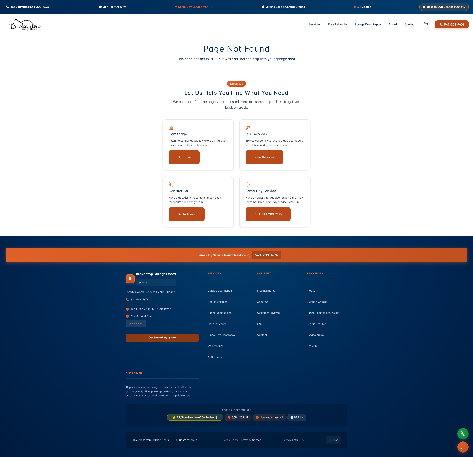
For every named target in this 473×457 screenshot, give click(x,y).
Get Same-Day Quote (162, 337)
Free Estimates (266, 290)
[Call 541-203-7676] (463, 433)
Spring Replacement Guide (323, 312)
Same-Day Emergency (221, 334)
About (393, 24)
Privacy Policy (229, 439)
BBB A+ (298, 417)
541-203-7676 (454, 24)
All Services (215, 357)
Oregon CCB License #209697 (446, 6)
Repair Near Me (316, 323)
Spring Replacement (220, 312)
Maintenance (216, 345)
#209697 (240, 417)
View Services (264, 157)
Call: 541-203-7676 (268, 214)
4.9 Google (364, 6)
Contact (410, 24)
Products (312, 290)
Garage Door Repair (367, 24)
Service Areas (315, 334)
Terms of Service (251, 439)
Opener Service (217, 323)
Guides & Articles (317, 301)
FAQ (259, 323)
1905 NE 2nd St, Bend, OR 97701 (151, 309)
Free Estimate (337, 24)
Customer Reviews (268, 312)
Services (315, 24)
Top (336, 439)
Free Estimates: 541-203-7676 (29, 6)
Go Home (184, 157)
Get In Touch (187, 214)
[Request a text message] (463, 447)
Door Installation (217, 301)
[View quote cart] (425, 24)
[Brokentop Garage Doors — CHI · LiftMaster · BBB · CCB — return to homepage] (22, 24)
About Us (262, 301)
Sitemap (312, 345)
